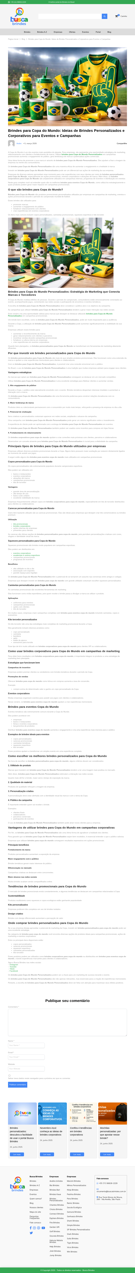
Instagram (14, 965)
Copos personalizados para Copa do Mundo (30, 461)
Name (11, 1041)
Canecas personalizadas (20, 508)
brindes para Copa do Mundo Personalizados (82, 154)
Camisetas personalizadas (21, 585)
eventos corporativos (22, 553)
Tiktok (12, 969)
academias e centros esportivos (26, 555)
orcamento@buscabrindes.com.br (111, 1191)
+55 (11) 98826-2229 (107, 1183)
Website (11, 1064)
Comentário (13, 1007)
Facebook (14, 971)
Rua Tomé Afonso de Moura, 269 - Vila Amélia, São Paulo (109, 1198)
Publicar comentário (17, 1085)
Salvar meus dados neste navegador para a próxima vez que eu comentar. (39, 1078)
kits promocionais (20, 524)
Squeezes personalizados (21, 541)
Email (11, 1052)
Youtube (13, 967)
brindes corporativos (21, 526)
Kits (10, 619)
